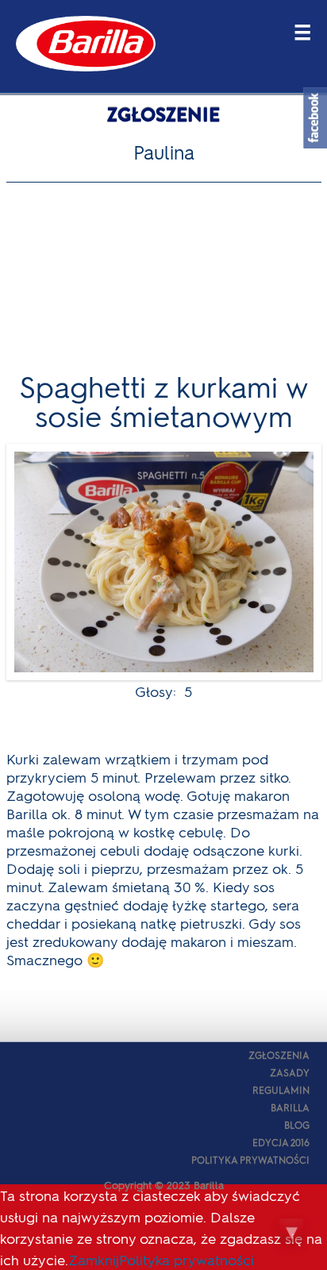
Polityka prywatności (250, 1159)
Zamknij (93, 1259)
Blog (297, 1125)
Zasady (290, 1072)
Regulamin (281, 1090)
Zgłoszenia (279, 1055)
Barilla (290, 1107)
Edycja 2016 (281, 1142)
